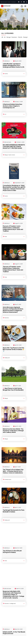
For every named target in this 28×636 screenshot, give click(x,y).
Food (6, 236)
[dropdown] (25, 6)
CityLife (20, 37)
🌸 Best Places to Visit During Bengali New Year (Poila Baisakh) (13, 389)
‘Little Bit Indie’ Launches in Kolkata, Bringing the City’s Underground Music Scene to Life (13, 65)
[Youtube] (24, 1)
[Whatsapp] (26, 1)
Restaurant (7, 357)
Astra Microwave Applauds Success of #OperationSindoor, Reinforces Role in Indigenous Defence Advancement (13, 309)
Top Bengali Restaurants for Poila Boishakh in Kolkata (13, 511)
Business (14, 37)
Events (6, 73)
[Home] (6, 6)
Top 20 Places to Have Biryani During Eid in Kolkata (12, 551)
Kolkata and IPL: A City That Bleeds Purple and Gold (14, 632)
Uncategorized (12, 603)
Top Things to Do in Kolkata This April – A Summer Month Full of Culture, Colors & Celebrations (13, 471)
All (2, 37)
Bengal (9, 37)
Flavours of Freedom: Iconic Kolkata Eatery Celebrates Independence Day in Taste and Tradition (13, 228)
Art (5, 37)
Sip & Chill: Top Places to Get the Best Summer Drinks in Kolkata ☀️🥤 (13, 349)
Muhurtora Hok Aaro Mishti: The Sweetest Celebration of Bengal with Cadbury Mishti (13, 430)
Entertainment (8, 479)
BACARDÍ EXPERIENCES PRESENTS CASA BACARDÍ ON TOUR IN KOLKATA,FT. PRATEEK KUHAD (14, 146)
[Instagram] (21, 1)
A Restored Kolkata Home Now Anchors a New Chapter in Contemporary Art (12, 105)
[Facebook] (18, 1)
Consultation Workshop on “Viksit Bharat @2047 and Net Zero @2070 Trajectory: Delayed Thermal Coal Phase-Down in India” (14, 187)
